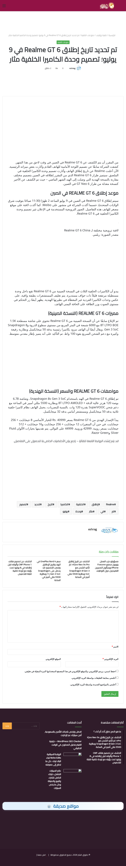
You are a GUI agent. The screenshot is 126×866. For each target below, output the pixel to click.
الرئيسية (112, 35)
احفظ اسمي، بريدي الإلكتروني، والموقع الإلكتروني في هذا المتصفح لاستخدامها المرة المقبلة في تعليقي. (70, 671)
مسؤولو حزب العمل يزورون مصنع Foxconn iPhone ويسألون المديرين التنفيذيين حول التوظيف (106, 566)
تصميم (23, 504)
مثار (91, 511)
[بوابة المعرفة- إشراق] (107, 5)
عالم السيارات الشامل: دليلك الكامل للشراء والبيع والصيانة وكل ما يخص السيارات (54, 779)
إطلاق (95, 504)
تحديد (37, 504)
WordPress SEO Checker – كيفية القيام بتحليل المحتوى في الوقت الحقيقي (65, 744)
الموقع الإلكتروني (53, 658)
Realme (110, 504)
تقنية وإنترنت (101, 35)
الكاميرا (64, 504)
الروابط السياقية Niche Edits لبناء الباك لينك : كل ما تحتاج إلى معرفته (53, 759)
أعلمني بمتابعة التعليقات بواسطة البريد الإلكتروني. (93, 677)
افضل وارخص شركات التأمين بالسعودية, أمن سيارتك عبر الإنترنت (63, 733)
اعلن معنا (41, 855)
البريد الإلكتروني (110, 658)
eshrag (72, 68)
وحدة (78, 511)
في (102, 511)
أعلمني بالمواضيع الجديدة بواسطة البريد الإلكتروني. (93, 684)
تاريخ (50, 504)
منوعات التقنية (87, 35)
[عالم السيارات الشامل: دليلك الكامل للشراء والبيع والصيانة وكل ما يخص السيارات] (72, 775)
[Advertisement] (63, 21)
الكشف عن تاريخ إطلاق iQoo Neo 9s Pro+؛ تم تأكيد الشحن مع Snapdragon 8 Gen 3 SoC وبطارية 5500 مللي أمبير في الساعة (78, 569)
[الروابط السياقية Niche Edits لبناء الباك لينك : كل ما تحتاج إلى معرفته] (72, 759)
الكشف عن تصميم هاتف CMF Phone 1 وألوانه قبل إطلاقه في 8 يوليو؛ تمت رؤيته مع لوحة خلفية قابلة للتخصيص (20, 567)
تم (113, 511)
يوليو (65, 511)
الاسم (115, 646)
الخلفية (80, 504)
